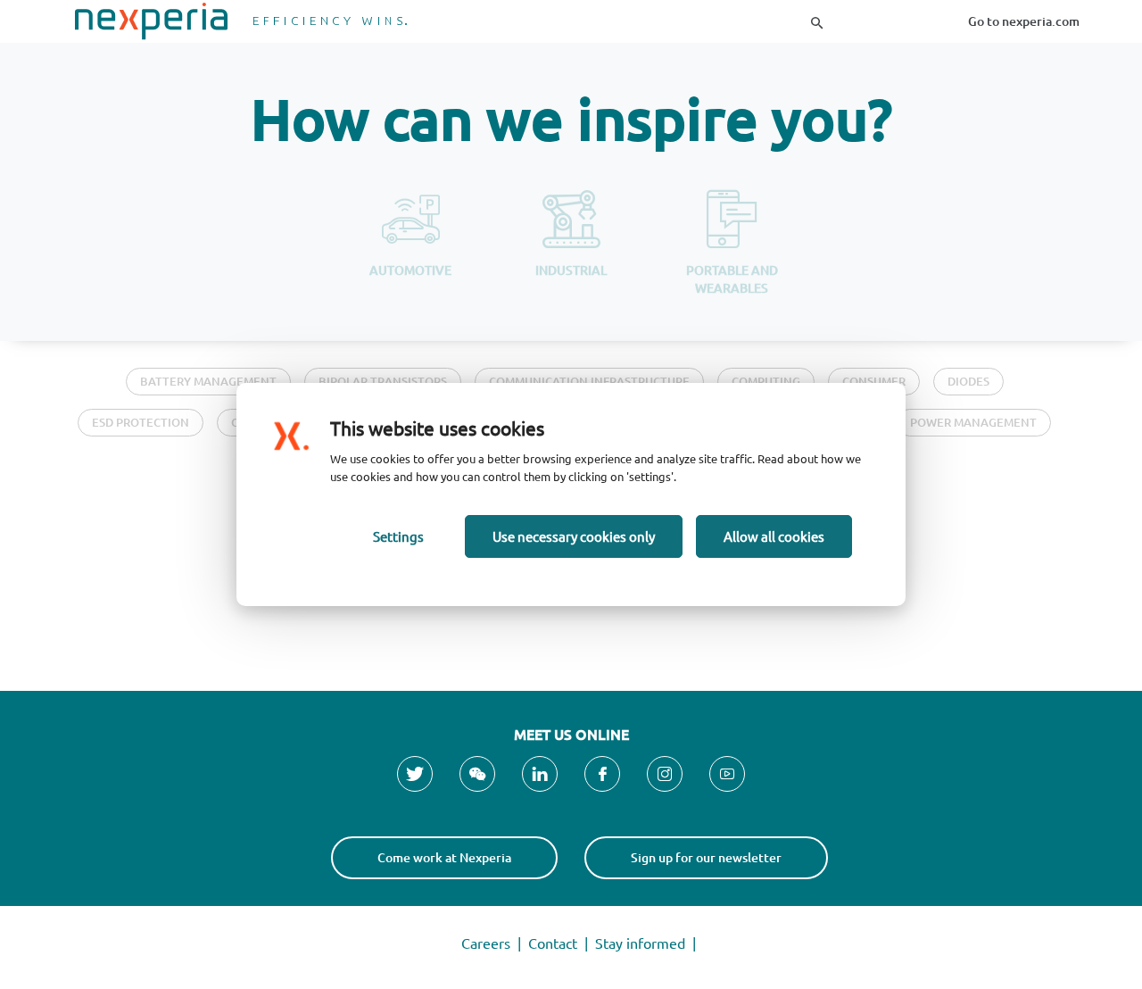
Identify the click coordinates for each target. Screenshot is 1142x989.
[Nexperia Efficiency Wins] (240, 21)
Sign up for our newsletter (706, 857)
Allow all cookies (774, 536)
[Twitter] (415, 774)
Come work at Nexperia (444, 857)
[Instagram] (665, 774)
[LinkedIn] (540, 774)
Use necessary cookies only (573, 536)
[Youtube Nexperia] (727, 774)
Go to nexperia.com (1024, 20)
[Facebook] (602, 774)
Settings (398, 536)
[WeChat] (477, 774)
